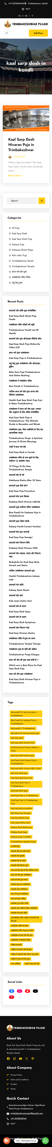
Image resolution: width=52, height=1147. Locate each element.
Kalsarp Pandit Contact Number (25, 526)
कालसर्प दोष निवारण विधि (19, 542)
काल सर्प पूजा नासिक (18, 898)
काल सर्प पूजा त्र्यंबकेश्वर (19, 352)
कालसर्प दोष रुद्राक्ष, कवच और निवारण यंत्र (25, 555)
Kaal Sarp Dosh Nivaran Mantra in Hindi (25, 749)
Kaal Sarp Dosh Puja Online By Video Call (24, 345)
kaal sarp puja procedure (21, 808)
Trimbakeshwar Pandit (22, 260)
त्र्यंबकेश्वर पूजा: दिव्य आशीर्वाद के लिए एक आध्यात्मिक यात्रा (26, 431)
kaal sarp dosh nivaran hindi (22, 742)
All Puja (15, 228)
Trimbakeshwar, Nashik (38, 3)
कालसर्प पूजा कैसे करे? (18, 485)
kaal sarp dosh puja (19, 773)
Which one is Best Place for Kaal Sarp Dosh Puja (25, 667)
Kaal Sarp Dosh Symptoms (22, 622)
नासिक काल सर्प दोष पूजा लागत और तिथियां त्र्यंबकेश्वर (23, 393)
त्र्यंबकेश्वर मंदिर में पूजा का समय (22, 638)
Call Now (38, 33)
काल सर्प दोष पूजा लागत (19, 879)
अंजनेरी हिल (15, 846)
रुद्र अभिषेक (15, 963)
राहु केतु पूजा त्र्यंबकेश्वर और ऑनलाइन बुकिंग (24, 365)
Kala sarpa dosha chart (20, 600)
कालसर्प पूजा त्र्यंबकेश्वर (19, 889)
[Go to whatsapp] (45, 1140)
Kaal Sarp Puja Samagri (21, 537)
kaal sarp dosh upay (19, 790)
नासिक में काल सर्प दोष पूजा (20, 958)
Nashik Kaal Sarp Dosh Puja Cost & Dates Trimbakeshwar (25, 402)
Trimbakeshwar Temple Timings (24, 643)
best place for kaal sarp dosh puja (25, 733)
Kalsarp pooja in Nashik (21, 836)
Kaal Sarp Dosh (19, 233)
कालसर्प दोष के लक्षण (17, 617)
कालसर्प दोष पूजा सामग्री (19, 531)
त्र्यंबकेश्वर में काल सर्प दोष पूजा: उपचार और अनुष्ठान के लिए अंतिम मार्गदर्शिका (25, 410)
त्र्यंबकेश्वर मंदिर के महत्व (19, 925)
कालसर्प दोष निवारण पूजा (19, 865)
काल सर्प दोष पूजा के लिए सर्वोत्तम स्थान (24, 870)
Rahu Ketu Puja (19, 255)
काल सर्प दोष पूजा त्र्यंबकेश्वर (21, 673)
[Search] (41, 200)
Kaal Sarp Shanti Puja (20, 817)
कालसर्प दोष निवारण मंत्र (19, 627)
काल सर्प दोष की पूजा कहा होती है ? (23, 659)
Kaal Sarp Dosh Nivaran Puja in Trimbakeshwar (21, 144)
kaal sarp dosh (17, 737)
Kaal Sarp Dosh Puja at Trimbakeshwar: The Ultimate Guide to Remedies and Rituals (24, 421)
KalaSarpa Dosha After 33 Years (25, 480)
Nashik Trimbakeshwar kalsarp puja (24, 577)
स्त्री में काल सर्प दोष (17, 446)
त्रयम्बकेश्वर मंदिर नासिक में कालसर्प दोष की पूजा (25, 919)
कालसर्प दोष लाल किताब (19, 496)
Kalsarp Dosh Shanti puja (21, 827)
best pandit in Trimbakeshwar (23, 728)
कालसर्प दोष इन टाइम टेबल (20, 851)
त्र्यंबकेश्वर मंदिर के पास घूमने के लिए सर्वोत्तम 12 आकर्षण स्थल (24, 459)
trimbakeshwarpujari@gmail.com (27, 1113)
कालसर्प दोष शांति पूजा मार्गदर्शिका (22, 310)
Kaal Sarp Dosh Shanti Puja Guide (22, 317)
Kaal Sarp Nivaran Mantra (22, 633)
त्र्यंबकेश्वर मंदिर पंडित (21, 277)
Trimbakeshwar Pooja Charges (24, 654)
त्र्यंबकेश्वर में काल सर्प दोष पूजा (21, 935)
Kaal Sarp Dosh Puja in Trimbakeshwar (20, 784)
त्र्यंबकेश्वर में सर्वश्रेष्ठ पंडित (20, 380)
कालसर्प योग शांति (16, 584)
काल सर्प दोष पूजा (19, 271)
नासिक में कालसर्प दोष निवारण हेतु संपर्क (24, 954)
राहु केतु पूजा (17, 282)
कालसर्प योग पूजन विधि (19, 912)
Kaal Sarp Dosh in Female (22, 452)
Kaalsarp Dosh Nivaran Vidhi (23, 548)
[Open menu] (6, 33)
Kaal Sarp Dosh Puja (22, 239)
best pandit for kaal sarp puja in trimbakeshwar (24, 714)
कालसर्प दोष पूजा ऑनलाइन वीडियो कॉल (25, 338)
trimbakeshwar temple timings (23, 841)
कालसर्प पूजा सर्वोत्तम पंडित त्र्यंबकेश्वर (24, 507)
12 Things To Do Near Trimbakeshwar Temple (20, 468)
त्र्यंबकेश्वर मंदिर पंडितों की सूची (22, 324)
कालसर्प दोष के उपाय (17, 606)
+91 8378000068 (16, 3)
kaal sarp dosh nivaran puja (22, 755)
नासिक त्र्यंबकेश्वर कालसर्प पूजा (22, 570)
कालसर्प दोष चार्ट (16, 595)
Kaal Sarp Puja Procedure (22, 491)
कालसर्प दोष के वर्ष (16, 474)
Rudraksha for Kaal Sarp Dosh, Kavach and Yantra (24, 563)
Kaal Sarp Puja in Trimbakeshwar (25, 358)
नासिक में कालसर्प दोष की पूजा (21, 949)
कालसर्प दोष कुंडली (17, 855)
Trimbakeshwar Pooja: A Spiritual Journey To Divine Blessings (25, 440)
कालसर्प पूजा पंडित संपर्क (19, 521)
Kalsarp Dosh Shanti (19, 590)
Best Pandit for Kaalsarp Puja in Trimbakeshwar (25, 514)
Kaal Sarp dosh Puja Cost (21, 778)
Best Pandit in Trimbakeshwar (24, 386)
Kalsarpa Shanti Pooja (22, 249)
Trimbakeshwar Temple (23, 266)
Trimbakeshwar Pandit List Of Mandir (23, 331)
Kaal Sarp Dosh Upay (19, 611)
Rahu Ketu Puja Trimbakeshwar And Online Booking (24, 373)
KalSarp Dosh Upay (19, 832)
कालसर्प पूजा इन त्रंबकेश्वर (20, 884)
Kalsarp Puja (18, 244)
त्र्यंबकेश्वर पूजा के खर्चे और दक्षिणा (23, 649)
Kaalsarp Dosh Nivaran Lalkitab (24, 501)
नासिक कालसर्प (16, 944)
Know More (14, 175)
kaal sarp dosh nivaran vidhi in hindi (26, 768)
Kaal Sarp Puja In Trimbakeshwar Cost (24, 802)
